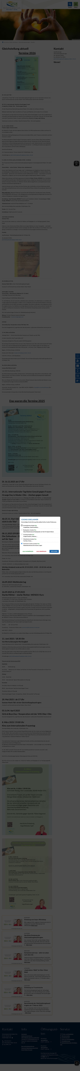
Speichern (54, 551)
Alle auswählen (28, 551)
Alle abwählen (41, 551)
